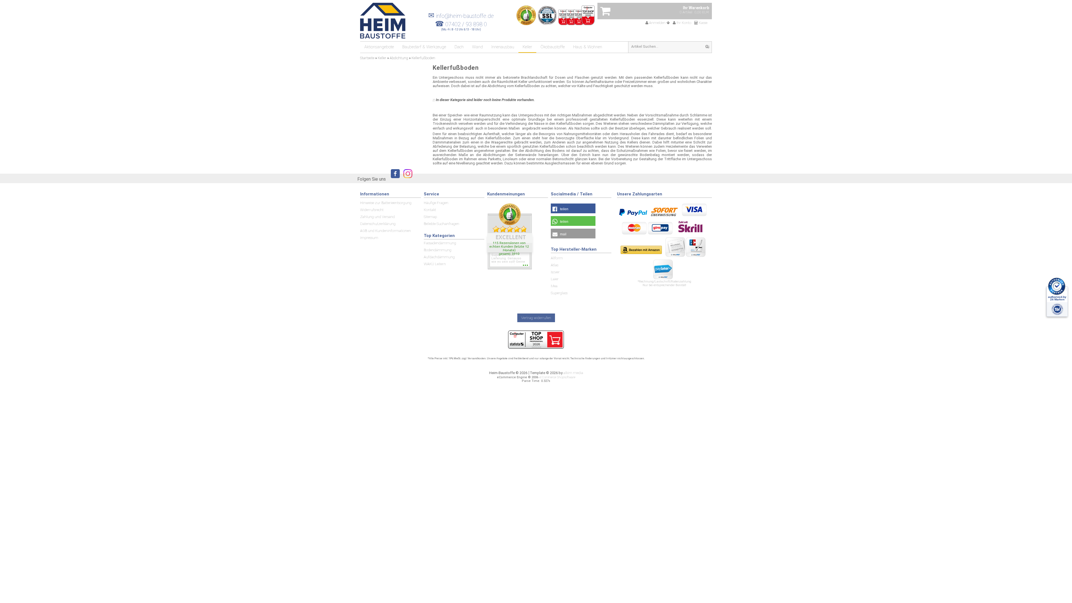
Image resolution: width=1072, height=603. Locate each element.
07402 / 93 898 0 (466, 24)
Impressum (369, 238)
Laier (555, 279)
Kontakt (430, 210)
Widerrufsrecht (372, 210)
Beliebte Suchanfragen (441, 224)
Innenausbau (502, 46)
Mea (554, 286)
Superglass (559, 293)
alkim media (573, 373)
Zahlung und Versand (377, 217)
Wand (477, 46)
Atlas (554, 265)
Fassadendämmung (440, 243)
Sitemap (430, 217)
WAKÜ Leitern (435, 264)
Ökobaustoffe (552, 46)
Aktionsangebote (379, 46)
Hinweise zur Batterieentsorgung (385, 203)
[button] (573, 208)
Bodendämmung (437, 250)
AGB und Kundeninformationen (385, 231)
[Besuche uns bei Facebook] (394, 179)
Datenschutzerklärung (378, 224)
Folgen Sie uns (371, 179)
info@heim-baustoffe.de (461, 16)
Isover (555, 272)
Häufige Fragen (436, 203)
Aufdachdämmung (439, 257)
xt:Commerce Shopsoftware (557, 377)
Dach (459, 46)
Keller (527, 46)
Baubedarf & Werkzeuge (424, 46)
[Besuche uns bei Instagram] (406, 179)
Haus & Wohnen (587, 46)
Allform (557, 258)
